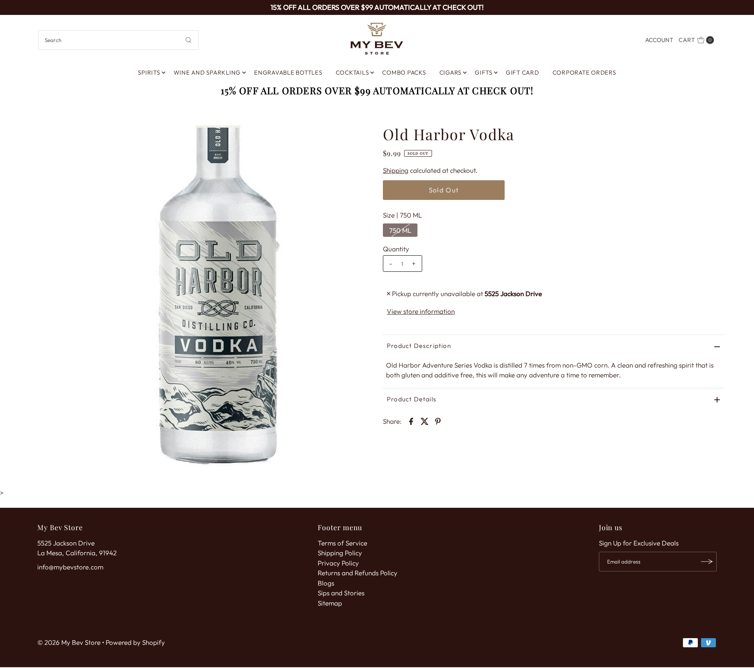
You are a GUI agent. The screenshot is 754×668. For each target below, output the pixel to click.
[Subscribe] (707, 561)
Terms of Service (342, 543)
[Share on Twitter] (424, 420)
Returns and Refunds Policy (357, 573)
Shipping (395, 170)
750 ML (400, 230)
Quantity (396, 249)
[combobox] (118, 40)
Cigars (450, 72)
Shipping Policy (340, 553)
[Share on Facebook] (411, 420)
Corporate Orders (584, 72)
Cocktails (352, 72)
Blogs (326, 583)
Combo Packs (404, 72)
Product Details (411, 399)
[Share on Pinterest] (438, 420)
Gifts (483, 72)
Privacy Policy (338, 563)
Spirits (149, 72)
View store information (421, 311)
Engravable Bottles (288, 72)
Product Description (419, 346)
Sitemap (330, 603)
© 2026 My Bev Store (69, 642)
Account (659, 40)
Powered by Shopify (135, 642)
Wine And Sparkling (207, 72)
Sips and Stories (341, 593)
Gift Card (522, 72)
